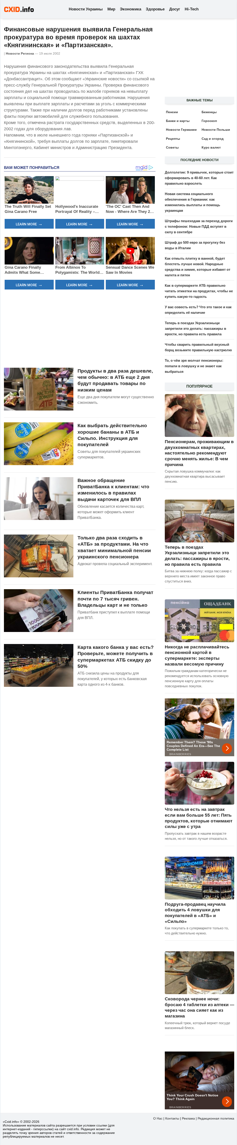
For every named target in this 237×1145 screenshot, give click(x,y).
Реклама (188, 1118)
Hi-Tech (192, 9)
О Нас (157, 1118)
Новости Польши (216, 129)
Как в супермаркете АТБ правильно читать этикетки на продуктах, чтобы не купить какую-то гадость (199, 291)
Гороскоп (209, 121)
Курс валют (211, 147)
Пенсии (172, 112)
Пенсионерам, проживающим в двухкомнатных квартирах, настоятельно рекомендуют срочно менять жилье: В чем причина (199, 453)
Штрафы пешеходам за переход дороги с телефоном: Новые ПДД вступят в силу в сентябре (199, 226)
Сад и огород (213, 138)
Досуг (174, 9)
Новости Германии (181, 129)
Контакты (172, 1118)
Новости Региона (20, 53)
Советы (172, 147)
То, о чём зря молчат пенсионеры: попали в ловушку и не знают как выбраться (194, 365)
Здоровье (155, 9)
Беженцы (209, 112)
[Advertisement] (80, 328)
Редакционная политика (216, 1118)
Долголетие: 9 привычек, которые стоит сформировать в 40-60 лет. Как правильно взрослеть (199, 177)
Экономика (130, 9)
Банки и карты (178, 121)
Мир (111, 9)
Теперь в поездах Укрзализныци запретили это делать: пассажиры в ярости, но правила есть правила (195, 328)
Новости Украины (86, 9)
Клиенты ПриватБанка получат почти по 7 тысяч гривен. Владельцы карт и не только (115, 599)
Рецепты (173, 138)
